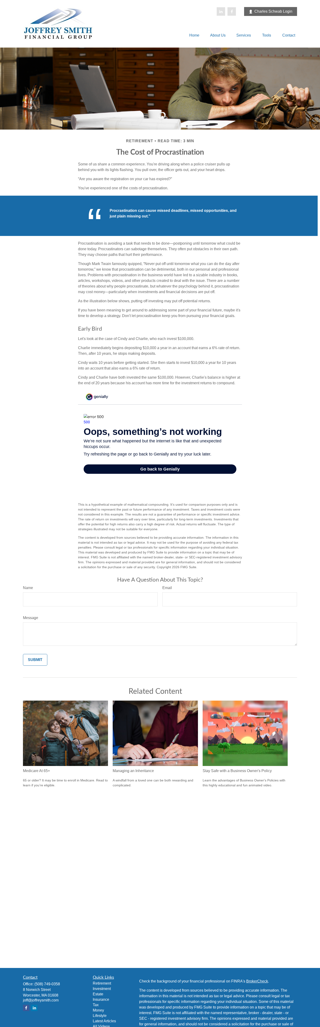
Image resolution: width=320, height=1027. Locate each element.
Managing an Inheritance (133, 771)
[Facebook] (231, 11)
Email (167, 588)
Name (28, 588)
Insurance (101, 999)
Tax (96, 1005)
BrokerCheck (257, 981)
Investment (102, 989)
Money (98, 1010)
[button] (194, 35)
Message (30, 618)
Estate (98, 994)
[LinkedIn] (221, 11)
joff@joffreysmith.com (41, 1000)
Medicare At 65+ (36, 771)
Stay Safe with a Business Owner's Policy (237, 771)
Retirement (102, 983)
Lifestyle (100, 1016)
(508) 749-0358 (47, 984)
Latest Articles (104, 1021)
